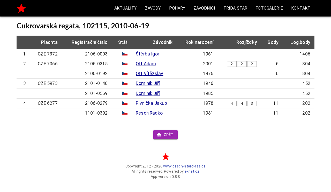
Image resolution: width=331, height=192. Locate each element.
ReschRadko (149, 113)
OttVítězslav (149, 73)
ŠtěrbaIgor (147, 54)
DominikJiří (148, 83)
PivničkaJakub (151, 103)
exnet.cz (192, 171)
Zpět (169, 135)
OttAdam (146, 63)
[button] (125, 8)
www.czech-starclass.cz (184, 166)
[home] (21, 8)
